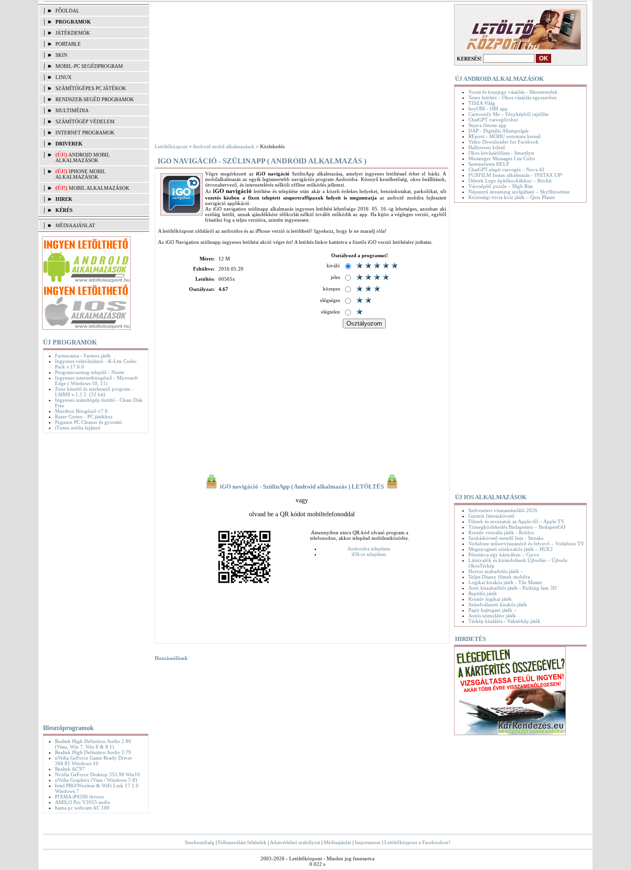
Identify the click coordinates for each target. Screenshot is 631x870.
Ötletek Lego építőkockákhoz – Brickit (510, 180)
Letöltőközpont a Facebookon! (417, 842)
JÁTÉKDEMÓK (72, 33)
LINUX (63, 77)
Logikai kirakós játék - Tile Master (505, 582)
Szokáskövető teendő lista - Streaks (505, 538)
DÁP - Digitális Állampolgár (498, 130)
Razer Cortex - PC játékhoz (84, 416)
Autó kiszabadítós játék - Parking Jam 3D (512, 588)
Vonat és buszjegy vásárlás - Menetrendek (513, 92)
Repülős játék (482, 593)
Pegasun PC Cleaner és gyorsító (88, 422)
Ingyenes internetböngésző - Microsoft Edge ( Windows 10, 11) (96, 380)
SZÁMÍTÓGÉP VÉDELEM (85, 121)
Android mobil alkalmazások (82, 157)
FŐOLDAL (67, 10)
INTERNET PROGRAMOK (85, 132)
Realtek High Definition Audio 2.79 (93, 752)
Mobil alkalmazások (99, 188)
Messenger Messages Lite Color (501, 158)
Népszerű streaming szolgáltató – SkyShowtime (519, 191)
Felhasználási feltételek (242, 842)
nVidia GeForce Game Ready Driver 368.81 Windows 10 (93, 760)
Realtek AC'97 (70, 769)
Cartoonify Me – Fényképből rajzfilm (508, 114)
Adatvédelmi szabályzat (295, 842)
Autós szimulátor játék (492, 615)
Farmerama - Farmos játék (83, 355)
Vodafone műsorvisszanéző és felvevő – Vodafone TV (526, 543)
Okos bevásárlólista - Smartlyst (501, 153)
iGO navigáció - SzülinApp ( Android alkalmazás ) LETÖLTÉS (301, 486)
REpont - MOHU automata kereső (504, 136)
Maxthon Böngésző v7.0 (81, 411)
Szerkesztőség (199, 842)
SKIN (61, 55)
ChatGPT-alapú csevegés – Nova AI (506, 169)
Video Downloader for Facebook (503, 142)
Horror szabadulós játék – (495, 571)
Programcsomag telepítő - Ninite (89, 372)
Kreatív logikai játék (490, 599)
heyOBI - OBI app (488, 108)
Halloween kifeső (486, 147)
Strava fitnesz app (487, 125)
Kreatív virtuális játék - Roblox (501, 532)
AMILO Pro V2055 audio (82, 802)
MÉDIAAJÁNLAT (75, 225)
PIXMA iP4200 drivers (79, 796)
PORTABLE (68, 44)
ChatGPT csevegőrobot (493, 119)
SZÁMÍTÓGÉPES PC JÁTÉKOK (90, 88)
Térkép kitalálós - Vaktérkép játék (504, 621)
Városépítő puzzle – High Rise (500, 186)
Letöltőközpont (171, 146)
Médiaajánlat (337, 842)
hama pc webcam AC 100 (82, 807)
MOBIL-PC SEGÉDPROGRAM (89, 66)
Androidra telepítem (368, 548)
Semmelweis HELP (488, 164)
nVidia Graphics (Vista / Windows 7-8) (96, 780)
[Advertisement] (93, 576)
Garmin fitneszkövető (491, 516)
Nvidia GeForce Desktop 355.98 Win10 (97, 774)
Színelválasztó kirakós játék (497, 604)
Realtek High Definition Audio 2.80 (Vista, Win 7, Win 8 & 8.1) (93, 743)
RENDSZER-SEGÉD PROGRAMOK (94, 99)
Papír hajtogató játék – (492, 610)
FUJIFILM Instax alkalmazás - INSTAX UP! (515, 175)
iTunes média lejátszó (78, 427)
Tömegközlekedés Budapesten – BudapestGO (516, 527)
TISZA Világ (481, 103)
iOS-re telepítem (369, 554)
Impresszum (368, 842)
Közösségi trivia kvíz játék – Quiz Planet (511, 197)
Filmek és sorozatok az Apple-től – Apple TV (516, 521)
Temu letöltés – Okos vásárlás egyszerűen (512, 97)
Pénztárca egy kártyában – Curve (503, 554)
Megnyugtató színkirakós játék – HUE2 (510, 549)
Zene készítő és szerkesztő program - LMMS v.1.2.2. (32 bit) (94, 391)
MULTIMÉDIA (72, 110)
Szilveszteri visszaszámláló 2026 (502, 510)
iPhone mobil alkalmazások (80, 174)
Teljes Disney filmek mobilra (499, 577)
